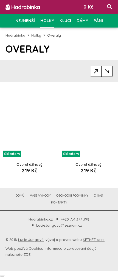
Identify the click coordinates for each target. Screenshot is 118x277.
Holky (36, 35)
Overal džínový (29, 164)
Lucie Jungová (31, 239)
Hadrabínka (15, 35)
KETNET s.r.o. (94, 239)
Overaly (54, 35)
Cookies (36, 248)
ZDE (27, 254)
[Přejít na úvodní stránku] (22, 7)
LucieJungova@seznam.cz (59, 225)
